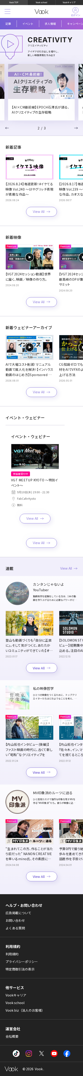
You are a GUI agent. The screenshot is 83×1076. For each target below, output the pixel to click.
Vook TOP (13, 2)
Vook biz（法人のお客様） (25, 1010)
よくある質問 (15, 928)
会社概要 (12, 1036)
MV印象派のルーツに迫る (53, 792)
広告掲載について (18, 912)
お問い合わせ (15, 920)
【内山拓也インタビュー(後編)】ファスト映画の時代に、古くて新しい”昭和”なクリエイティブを (29, 749)
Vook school (41, 2)
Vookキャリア (69, 2)
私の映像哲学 (43, 688)
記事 (8, 24)
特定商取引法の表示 (20, 969)
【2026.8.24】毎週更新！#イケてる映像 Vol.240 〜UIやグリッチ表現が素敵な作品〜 (29, 189)
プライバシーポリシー (22, 961)
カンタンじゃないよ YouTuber (48, 587)
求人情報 (50, 24)
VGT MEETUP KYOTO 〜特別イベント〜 (34, 482)
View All (38, 212)
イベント (27, 24)
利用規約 (12, 954)
